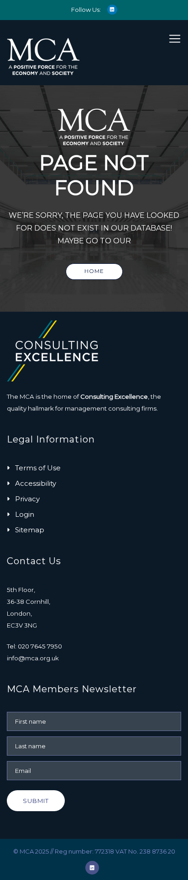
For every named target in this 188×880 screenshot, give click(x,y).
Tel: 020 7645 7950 (34, 646)
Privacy (27, 498)
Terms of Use (38, 467)
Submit (36, 800)
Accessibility (35, 483)
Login (24, 514)
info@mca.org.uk (33, 658)
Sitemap (29, 529)
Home (94, 271)
